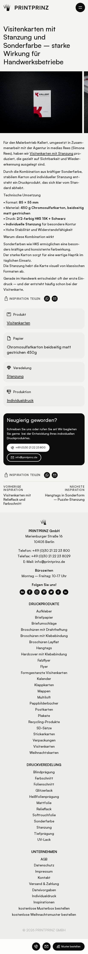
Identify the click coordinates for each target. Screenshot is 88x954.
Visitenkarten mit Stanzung (51, 153)
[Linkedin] (65, 592)
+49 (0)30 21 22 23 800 (51, 550)
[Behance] (22, 592)
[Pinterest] (44, 592)
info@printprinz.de (50, 561)
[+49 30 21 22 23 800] (36, 946)
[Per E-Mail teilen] (55, 299)
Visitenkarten (18, 322)
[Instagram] (37, 592)
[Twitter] (51, 592)
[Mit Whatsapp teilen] (47, 299)
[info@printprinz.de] (47, 946)
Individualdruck (20, 400)
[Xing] (58, 592)
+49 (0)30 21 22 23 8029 (50, 556)
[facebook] (29, 592)
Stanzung (15, 376)
